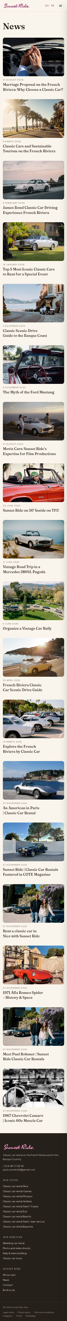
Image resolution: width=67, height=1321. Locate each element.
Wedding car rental (13, 1243)
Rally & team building (15, 1253)
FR (52, 5)
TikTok (19, 1316)
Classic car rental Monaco (18, 1196)
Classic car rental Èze (15, 1211)
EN (47, 5)
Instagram (7, 1316)
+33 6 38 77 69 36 (13, 1166)
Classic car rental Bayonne (18, 1226)
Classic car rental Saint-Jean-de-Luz (23, 1221)
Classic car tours (12, 1258)
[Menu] (60, 5)
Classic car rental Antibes (17, 1201)
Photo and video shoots (16, 1248)
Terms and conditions (44, 1312)
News (6, 1280)
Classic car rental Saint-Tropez (20, 1206)
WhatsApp (31, 1316)
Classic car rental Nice (15, 1186)
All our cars (9, 1274)
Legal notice (8, 1312)
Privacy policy (24, 1312)
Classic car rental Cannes (17, 1191)
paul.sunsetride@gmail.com (19, 1169)
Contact (8, 1285)
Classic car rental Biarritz (17, 1216)
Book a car (9, 1290)
